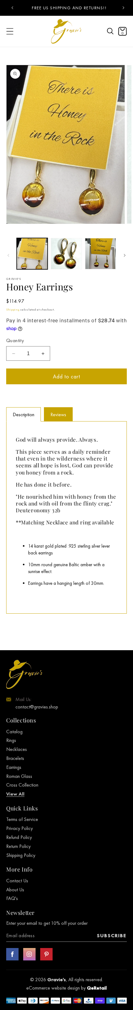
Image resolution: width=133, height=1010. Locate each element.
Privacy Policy (19, 828)
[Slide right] (124, 255)
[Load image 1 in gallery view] (32, 253)
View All (15, 794)
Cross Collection (22, 785)
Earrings (13, 767)
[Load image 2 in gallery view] (66, 253)
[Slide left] (8, 255)
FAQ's (12, 898)
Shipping (13, 309)
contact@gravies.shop (36, 706)
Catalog (14, 731)
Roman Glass (19, 776)
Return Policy (18, 846)
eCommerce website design (53, 988)
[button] (110, 31)
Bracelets (15, 758)
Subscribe (112, 935)
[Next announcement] (123, 8)
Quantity (15, 340)
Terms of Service (22, 819)
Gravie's (56, 979)
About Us (15, 889)
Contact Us (17, 880)
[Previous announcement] (12, 8)
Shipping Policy (20, 855)
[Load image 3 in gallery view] (100, 253)
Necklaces (16, 749)
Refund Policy (19, 837)
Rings (11, 740)
